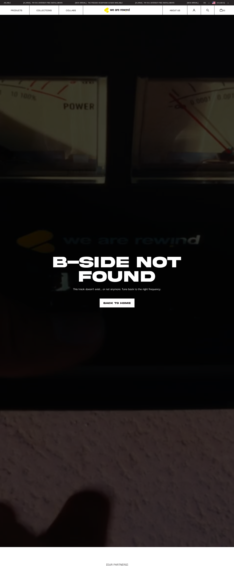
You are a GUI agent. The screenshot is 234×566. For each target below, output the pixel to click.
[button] (207, 10)
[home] (117, 10)
